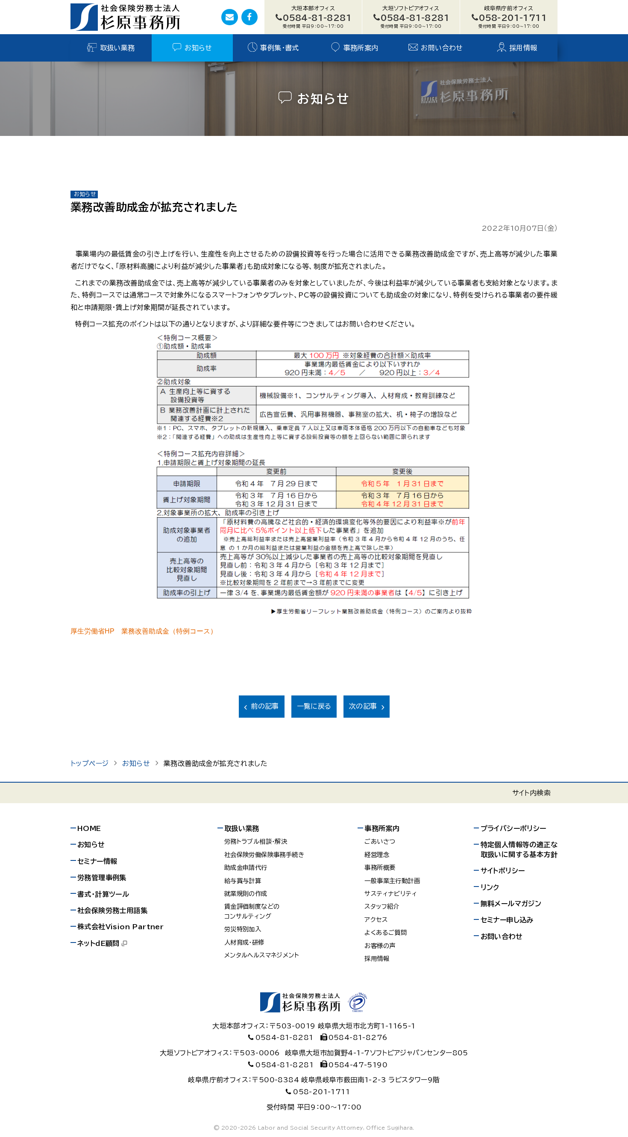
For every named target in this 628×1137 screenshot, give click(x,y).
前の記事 (265, 706)
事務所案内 (361, 47)
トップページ (89, 763)
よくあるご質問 (385, 932)
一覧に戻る (314, 706)
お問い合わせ (442, 47)
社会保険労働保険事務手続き (264, 854)
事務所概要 (379, 867)
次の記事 (363, 706)
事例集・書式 (279, 47)
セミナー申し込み (507, 919)
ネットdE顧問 (98, 943)
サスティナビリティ (390, 893)
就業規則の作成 (245, 893)
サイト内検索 (531, 792)
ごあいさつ (379, 841)
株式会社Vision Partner (120, 926)
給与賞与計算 (242, 881)
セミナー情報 (97, 861)
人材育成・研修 (244, 942)
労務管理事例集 (101, 877)
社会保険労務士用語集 (112, 910)
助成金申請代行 (245, 867)
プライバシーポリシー (513, 828)
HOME (89, 828)
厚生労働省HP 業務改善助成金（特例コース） (143, 631)
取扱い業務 (117, 47)
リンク (490, 887)
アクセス (375, 919)
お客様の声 (379, 946)
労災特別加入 (242, 929)
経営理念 (376, 854)
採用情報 (523, 47)
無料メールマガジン (511, 903)
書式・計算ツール (103, 894)
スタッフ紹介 (381, 906)
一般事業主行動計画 (392, 881)
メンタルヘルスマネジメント (261, 955)
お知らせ (198, 47)
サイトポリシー (503, 870)
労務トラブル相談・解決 (255, 841)
